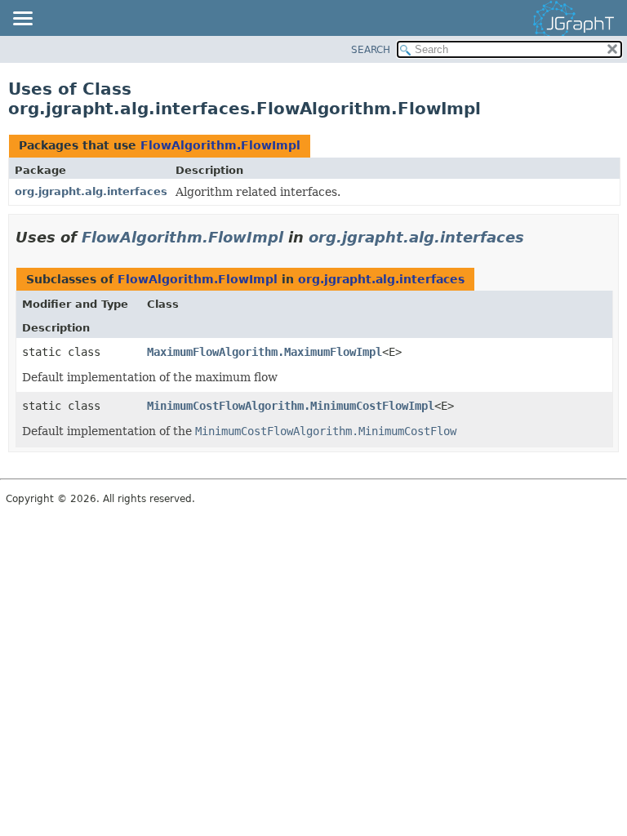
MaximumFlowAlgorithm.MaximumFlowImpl (264, 351)
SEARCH (370, 50)
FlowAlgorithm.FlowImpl (220, 145)
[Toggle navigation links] (22, 19)
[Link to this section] (535, 237)
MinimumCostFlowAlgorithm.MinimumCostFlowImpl (290, 405)
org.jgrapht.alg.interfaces (91, 191)
